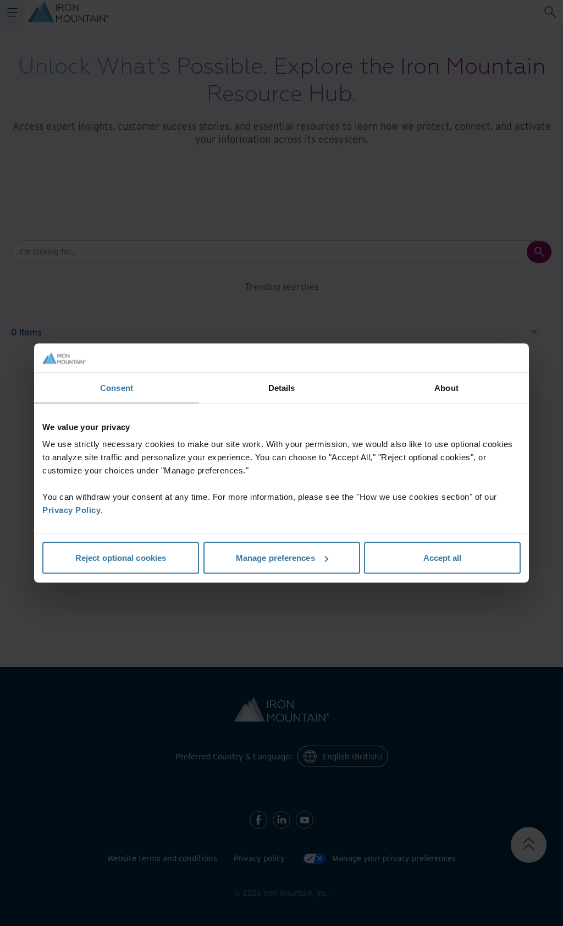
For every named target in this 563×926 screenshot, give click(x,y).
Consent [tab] (116, 387)
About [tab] (446, 387)
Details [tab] (281, 387)
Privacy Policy (71, 510)
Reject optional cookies (120, 558)
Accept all (442, 558)
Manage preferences (275, 558)
